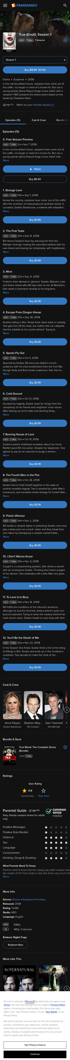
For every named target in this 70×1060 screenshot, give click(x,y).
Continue (35, 1054)
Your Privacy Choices (35, 1045)
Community (27, 796)
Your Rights (51, 1011)
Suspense (28, 899)
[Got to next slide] (66, 710)
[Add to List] (65, 40)
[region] (35, 1025)
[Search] (65, 5)
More (6, 160)
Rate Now (43, 796)
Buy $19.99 (41, 69)
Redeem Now (15, 944)
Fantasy (40, 899)
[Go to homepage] (24, 5)
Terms (7, 1004)
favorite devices (42, 104)
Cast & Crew (39, 120)
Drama (16, 899)
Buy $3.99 (35, 219)
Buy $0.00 (35, 179)
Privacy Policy (58, 1004)
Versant (30, 1001)
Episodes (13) (13, 120)
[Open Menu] (5, 5)
